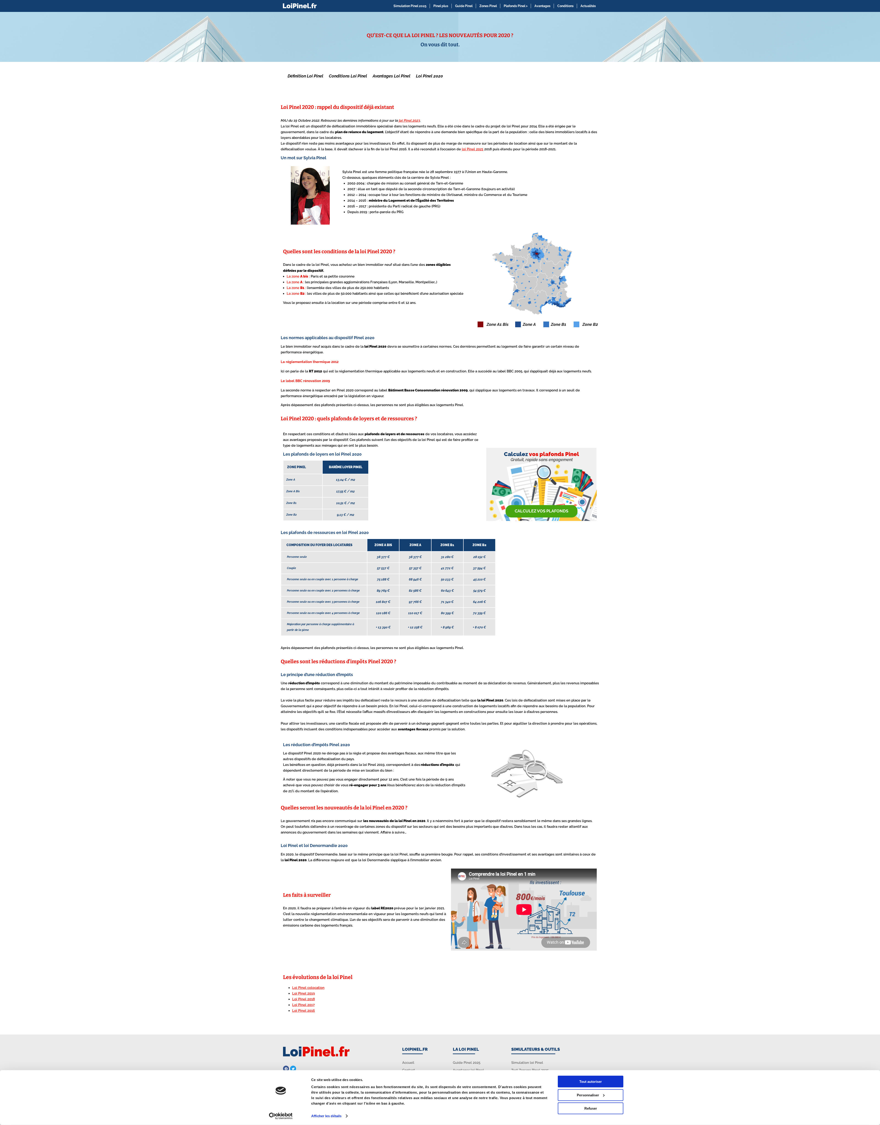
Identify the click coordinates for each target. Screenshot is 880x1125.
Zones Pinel (488, 6)
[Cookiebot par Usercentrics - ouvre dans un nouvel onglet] (281, 1116)
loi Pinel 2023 (409, 120)
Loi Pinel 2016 (303, 1011)
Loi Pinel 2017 (303, 1005)
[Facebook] (286, 1069)
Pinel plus (440, 6)
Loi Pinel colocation (308, 988)
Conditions (565, 6)
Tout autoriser (590, 1082)
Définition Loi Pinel (305, 76)
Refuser (590, 1108)
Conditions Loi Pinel (348, 76)
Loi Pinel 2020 (429, 76)
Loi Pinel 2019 (303, 993)
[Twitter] (293, 1069)
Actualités (588, 6)
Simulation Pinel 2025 (409, 6)
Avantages (542, 6)
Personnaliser (588, 1095)
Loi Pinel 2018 (303, 999)
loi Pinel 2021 (472, 149)
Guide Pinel (464, 6)
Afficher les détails (326, 1116)
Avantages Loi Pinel (391, 76)
